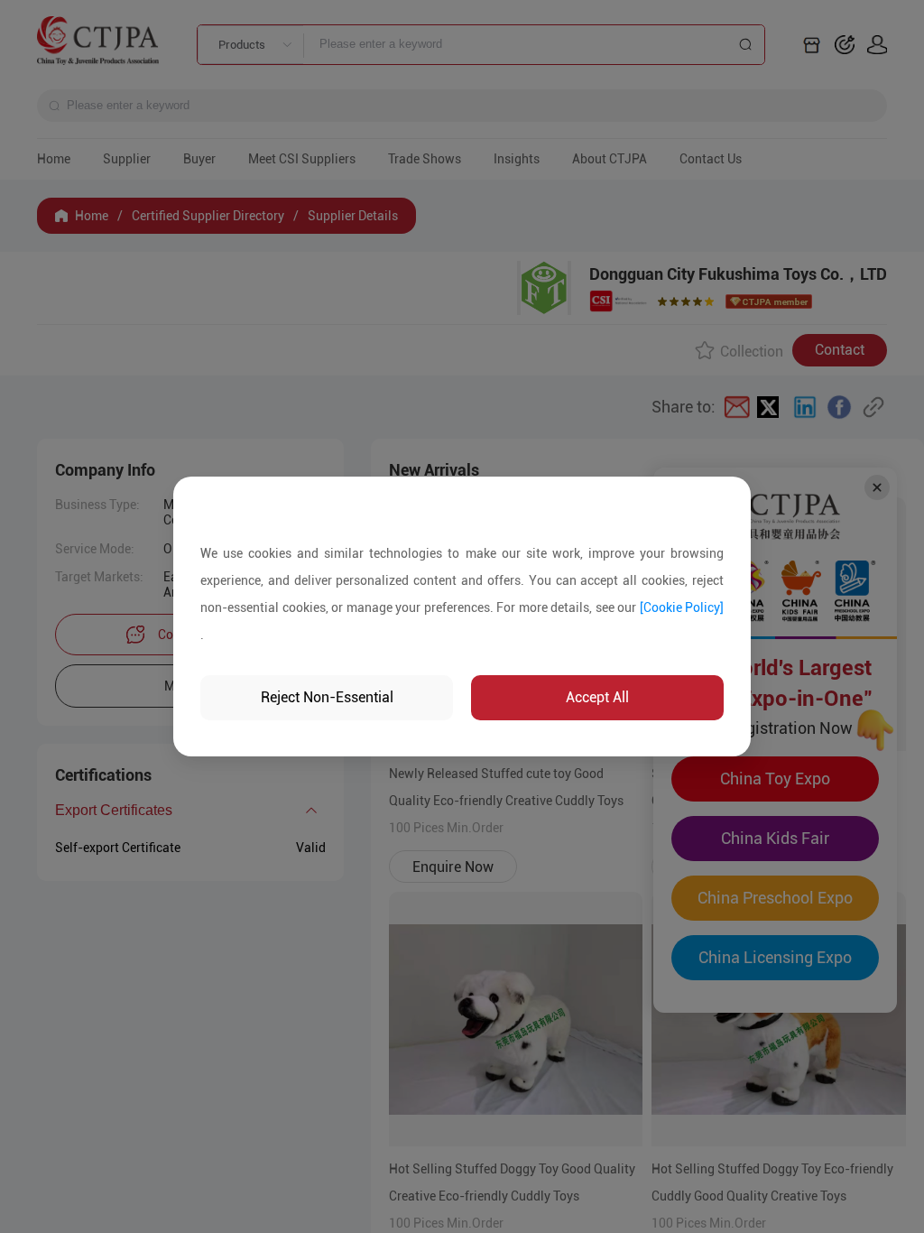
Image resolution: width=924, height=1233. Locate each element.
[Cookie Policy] (682, 607)
